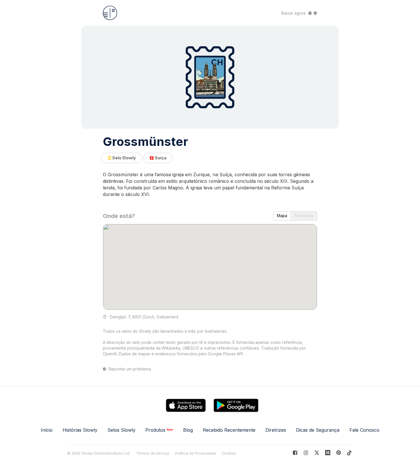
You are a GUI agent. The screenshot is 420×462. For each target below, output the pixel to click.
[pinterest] (328, 453)
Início (47, 430)
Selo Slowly (123, 157)
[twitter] (316, 453)
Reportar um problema (129, 369)
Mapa (282, 215)
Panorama (304, 215)
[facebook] (295, 453)
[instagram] (306, 453)
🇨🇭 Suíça (158, 157)
